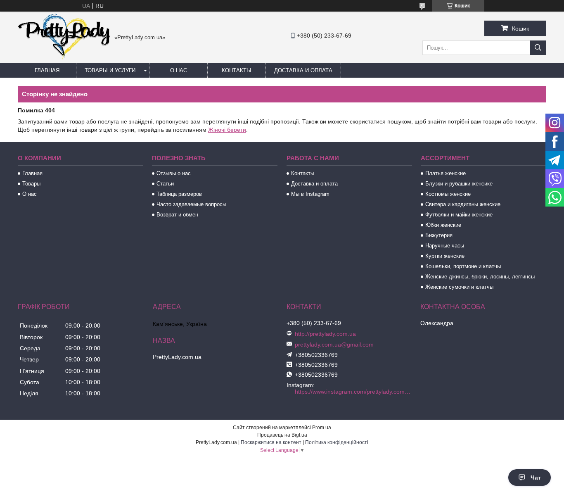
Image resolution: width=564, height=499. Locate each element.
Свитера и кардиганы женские (462, 204)
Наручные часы (444, 245)
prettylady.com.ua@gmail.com (334, 344)
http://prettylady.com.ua (325, 333)
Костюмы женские (448, 194)
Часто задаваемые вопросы (191, 204)
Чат (536, 477)
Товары (31, 184)
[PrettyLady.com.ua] (64, 58)
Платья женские (445, 173)
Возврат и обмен (177, 214)
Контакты (236, 70)
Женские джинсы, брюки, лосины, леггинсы (480, 276)
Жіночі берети (227, 129)
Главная (47, 70)
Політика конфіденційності (336, 442)
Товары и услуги (110, 70)
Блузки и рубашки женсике (459, 184)
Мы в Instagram (310, 194)
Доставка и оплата (303, 70)
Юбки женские (443, 225)
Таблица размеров (179, 194)
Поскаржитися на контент (271, 442)
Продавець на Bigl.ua (282, 435)
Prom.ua (321, 427)
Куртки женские (444, 256)
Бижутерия (439, 235)
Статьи (165, 184)
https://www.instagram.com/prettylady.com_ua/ (354, 391)
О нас (178, 70)
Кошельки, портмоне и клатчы (463, 266)
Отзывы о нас (173, 173)
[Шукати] (538, 47)
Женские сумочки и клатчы (459, 287)
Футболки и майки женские (459, 214)
